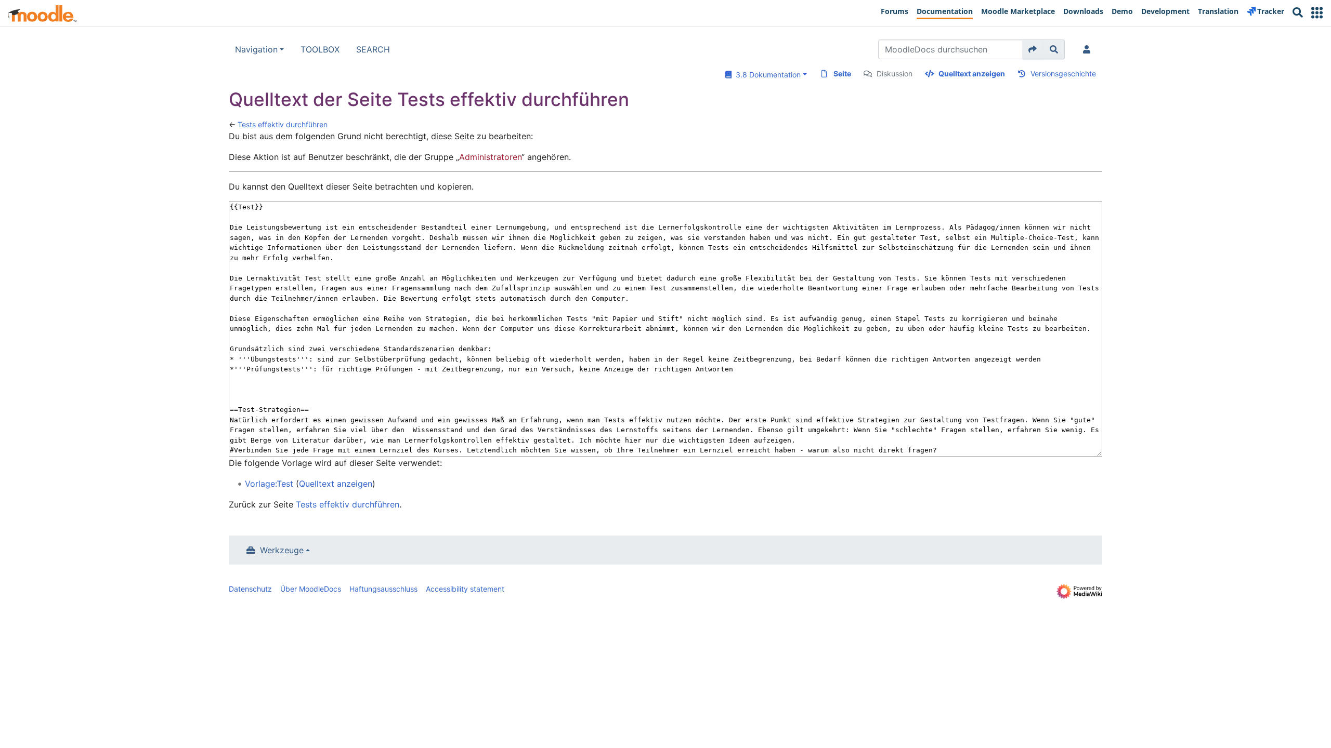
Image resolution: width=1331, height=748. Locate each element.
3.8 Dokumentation (766, 74)
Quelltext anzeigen (971, 73)
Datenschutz (250, 588)
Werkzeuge (282, 550)
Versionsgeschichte (1063, 73)
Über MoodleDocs (310, 588)
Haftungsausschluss (383, 588)
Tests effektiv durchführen (283, 124)
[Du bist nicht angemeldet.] (1088, 49)
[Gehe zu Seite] (1032, 49)
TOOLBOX (320, 49)
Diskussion (894, 73)
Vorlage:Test (269, 483)
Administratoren (490, 157)
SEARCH (373, 49)
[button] (1317, 13)
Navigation (256, 49)
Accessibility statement (465, 588)
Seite (842, 73)
